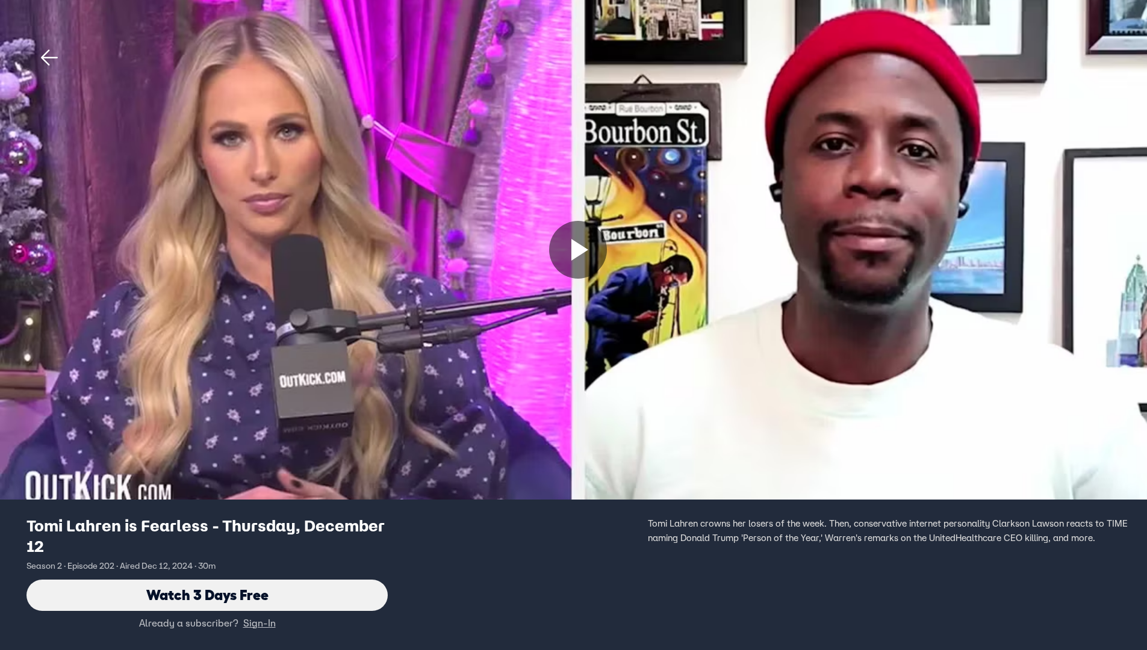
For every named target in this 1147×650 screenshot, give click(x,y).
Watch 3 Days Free (207, 595)
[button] (49, 57)
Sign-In (259, 623)
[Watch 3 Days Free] (578, 250)
